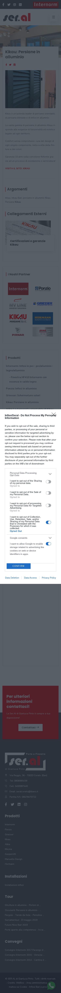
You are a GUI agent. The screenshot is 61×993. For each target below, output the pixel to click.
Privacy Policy (49, 577)
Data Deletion (12, 577)
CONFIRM (19, 566)
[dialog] (30, 496)
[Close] (55, 416)
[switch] (48, 481)
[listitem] (30, 474)
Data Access (30, 577)
